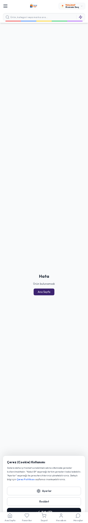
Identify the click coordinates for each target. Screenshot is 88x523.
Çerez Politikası (26, 479)
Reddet (44, 501)
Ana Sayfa (44, 292)
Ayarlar (47, 491)
